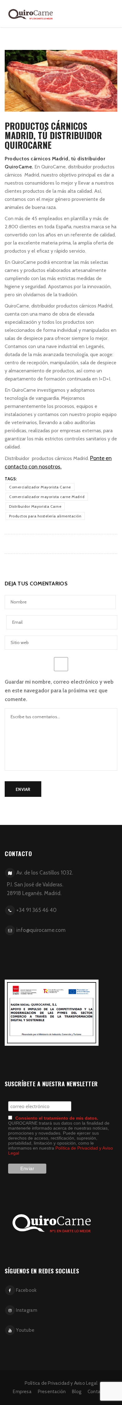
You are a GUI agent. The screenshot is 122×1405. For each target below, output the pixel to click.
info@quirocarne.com (40, 930)
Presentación (52, 1391)
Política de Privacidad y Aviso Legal (61, 1383)
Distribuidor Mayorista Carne (35, 506)
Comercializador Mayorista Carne (40, 487)
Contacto (98, 1391)
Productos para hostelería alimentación (45, 516)
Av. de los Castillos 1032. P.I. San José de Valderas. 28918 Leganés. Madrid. (38, 883)
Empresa (22, 1391)
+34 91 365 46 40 (36, 910)
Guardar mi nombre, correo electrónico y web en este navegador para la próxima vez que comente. (59, 690)
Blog (76, 1391)
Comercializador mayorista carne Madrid (46, 496)
